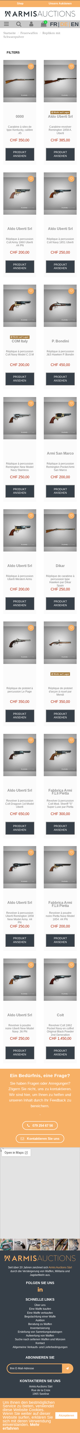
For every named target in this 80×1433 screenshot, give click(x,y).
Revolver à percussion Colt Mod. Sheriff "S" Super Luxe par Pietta (60, 804)
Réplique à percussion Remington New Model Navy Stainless (20, 467)
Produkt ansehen (19, 154)
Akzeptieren (66, 1415)
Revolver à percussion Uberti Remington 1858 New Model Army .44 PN (20, 917)
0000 (20, 116)
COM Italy (20, 341)
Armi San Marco (60, 453)
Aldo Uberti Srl (60, 116)
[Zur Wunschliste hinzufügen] (31, 66)
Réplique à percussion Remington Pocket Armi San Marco (60, 467)
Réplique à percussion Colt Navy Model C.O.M (20, 353)
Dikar (60, 566)
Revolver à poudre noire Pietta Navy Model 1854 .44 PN (60, 916)
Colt (60, 1015)
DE (64, 24)
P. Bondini (60, 341)
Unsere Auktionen (60, 3)
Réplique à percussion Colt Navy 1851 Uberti (60, 240)
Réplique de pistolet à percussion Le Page (19, 690)
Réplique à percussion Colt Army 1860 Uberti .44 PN (19, 242)
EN (75, 24)
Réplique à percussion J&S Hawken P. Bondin (60, 353)
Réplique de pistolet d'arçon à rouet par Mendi (60, 691)
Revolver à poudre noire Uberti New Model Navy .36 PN (19, 1028)
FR (53, 24)
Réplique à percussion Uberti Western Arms (19, 578)
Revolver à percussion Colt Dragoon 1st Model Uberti (19, 804)
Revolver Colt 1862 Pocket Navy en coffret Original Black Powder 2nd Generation (60, 1030)
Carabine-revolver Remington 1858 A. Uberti (60, 130)
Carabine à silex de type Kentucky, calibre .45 (20, 130)
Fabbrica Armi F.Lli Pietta (60, 792)
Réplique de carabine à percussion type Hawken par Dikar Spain (60, 581)
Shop (20, 3)
